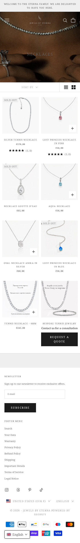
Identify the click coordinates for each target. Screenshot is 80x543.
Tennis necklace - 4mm (20, 323)
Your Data (10, 435)
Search (8, 428)
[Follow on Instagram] (6, 490)
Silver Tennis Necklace (20, 139)
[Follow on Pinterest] (30, 490)
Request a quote (59, 339)
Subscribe (20, 408)
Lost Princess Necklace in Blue (59, 265)
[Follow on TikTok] (41, 490)
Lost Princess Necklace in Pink (59, 141)
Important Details (14, 466)
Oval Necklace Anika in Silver (20, 265)
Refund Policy (12, 453)
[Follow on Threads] (18, 490)
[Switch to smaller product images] (74, 87)
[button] (17, 534)
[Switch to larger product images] (66, 87)
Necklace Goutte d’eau (20, 206)
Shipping (9, 459)
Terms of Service (14, 472)
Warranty (10, 441)
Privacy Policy (12, 447)
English (62, 501)
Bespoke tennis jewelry (59, 323)
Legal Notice (11, 478)
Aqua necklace (59, 206)
